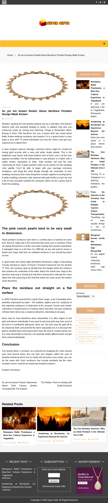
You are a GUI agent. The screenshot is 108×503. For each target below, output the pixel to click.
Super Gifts (60, 486)
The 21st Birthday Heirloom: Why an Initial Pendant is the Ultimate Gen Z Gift (98, 161)
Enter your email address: (54, 477)
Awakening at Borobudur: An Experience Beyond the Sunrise (98, 127)
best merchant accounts (88, 327)
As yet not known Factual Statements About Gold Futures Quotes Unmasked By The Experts (19, 385)
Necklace (6, 107)
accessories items (86, 318)
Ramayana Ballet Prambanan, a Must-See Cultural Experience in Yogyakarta (98, 91)
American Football (86, 323)
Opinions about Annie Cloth (90, 336)
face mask (82, 332)
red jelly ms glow (85, 341)
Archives (80, 293)
